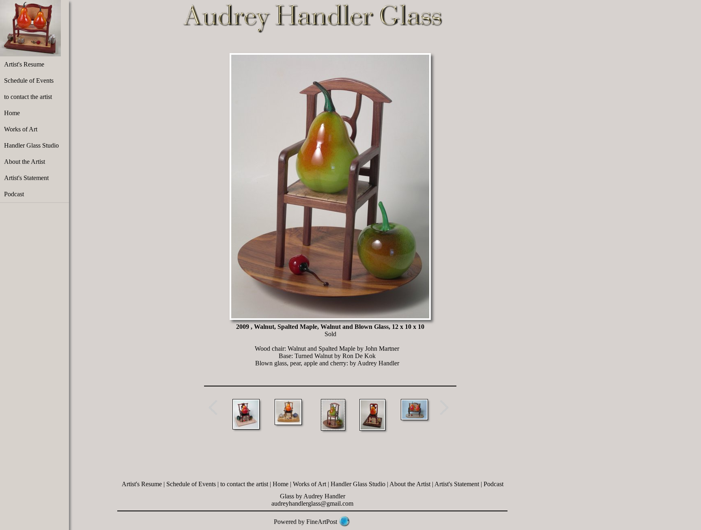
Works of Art (20, 129)
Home (12, 112)
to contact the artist (28, 96)
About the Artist (24, 161)
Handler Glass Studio (31, 145)
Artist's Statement (26, 177)
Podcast (14, 194)
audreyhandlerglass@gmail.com (312, 503)
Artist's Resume (24, 64)
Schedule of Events (29, 80)
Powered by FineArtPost (305, 521)
